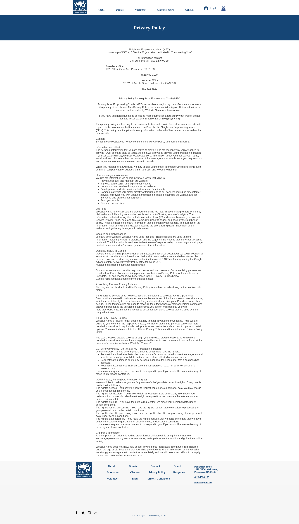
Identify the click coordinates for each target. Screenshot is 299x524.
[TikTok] (96, 513)
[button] (223, 8)
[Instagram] (89, 513)
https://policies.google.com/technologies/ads (129, 278)
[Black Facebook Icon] (76, 513)
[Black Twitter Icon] (83, 513)
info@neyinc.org (170, 118)
